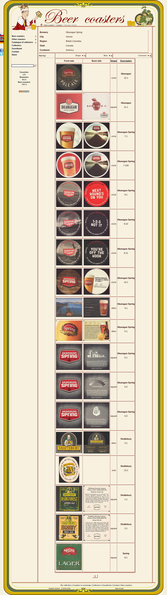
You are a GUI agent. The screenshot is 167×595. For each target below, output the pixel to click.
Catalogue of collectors (22, 42)
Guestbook (17, 48)
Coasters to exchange (82, 585)
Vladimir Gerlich (54, 589)
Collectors (16, 45)
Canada (59, 25)
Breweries (24, 77)
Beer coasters (49, 25)
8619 (24, 80)
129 (24, 75)
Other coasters (19, 39)
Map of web (119, 589)
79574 (24, 84)
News (14, 55)
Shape (114, 61)
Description (126, 61)
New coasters (126, 585)
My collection (66, 585)
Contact (15, 52)
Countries (24, 72)
